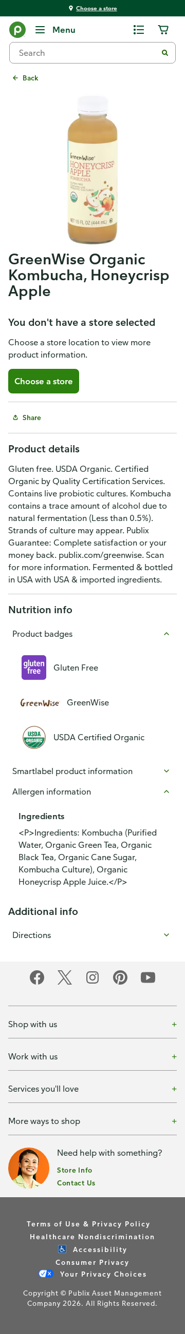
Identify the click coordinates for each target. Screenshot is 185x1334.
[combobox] (87, 53)
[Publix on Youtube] (148, 982)
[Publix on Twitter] (65, 982)
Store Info (74, 1169)
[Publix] (17, 32)
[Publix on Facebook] (37, 982)
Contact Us (76, 1182)
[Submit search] (165, 53)
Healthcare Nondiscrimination (92, 1236)
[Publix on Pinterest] (120, 982)
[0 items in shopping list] (138, 29)
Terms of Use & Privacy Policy (89, 1223)
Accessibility (98, 1249)
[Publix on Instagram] (92, 982)
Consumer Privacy (92, 1262)
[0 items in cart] (163, 29)
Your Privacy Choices (102, 1273)
